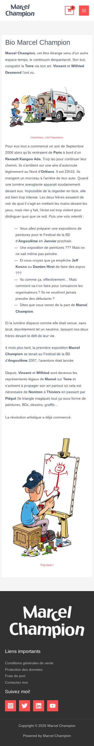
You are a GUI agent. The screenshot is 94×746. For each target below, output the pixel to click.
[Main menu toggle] (84, 11)
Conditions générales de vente (29, 663)
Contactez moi (16, 682)
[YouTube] (52, 705)
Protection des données (24, 670)
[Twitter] (24, 705)
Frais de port (15, 676)
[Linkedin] (38, 705)
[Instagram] (10, 705)
